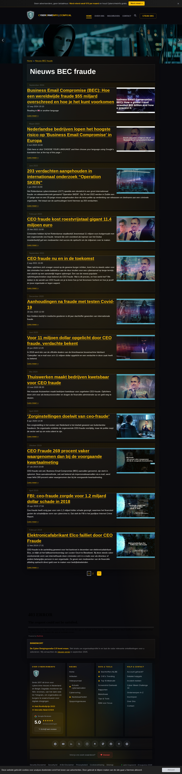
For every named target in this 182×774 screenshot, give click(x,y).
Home (29, 61)
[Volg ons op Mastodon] (103, 744)
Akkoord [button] (171, 770)
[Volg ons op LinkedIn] (71, 744)
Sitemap (109, 765)
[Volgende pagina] (99, 573)
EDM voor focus (105, 703)
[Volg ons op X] (79, 744)
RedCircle (40, 636)
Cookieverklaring (97, 765)
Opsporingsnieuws (77, 701)
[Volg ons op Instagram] (87, 744)
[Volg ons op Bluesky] (95, 744)
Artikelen (73, 676)
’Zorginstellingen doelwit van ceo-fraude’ (68, 416)
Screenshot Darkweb (107, 685)
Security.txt (52, 765)
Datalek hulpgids (134, 676)
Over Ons (131, 701)
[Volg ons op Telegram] (55, 744)
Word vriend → (137, 3)
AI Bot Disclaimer (67, 765)
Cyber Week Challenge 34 (137, 686)
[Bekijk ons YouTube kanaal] (63, 744)
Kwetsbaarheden (79, 697)
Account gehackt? (135, 672)
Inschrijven (132, 697)
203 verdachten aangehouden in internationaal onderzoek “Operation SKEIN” (64, 177)
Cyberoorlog (74, 692)
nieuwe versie (64, 652)
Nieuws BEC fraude (44, 61)
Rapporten (102, 689)
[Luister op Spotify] (127, 744)
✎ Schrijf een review (48, 729)
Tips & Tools (103, 698)
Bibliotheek (103, 694)
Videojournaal (75, 681)
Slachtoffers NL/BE (109, 672)
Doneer (106, 755)
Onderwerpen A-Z (135, 692)
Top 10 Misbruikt (108, 681)
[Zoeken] (135, 15)
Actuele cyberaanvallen (79, 686)
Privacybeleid (82, 765)
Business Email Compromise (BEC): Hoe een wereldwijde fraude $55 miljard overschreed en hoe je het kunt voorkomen (70, 96)
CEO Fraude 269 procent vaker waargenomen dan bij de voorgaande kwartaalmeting (64, 456)
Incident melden (134, 681)
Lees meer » (33, 116)
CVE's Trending (108, 676)
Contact (130, 706)
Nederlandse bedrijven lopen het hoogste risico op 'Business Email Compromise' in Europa (69, 135)
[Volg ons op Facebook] (111, 744)
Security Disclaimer (38, 765)
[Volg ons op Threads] (119, 744)
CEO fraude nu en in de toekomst (60, 258)
